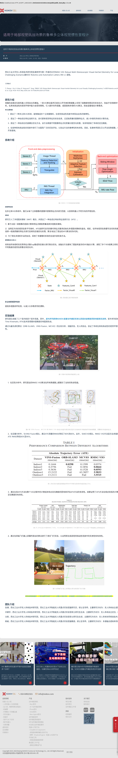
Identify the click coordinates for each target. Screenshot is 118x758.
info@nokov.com (46, 694)
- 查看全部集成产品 (35, 745)
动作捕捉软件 (33, 717)
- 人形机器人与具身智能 (10, 704)
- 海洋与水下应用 (8, 719)
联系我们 (87, 704)
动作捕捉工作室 (71, 707)
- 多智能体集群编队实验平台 (38, 732)
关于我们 (87, 698)
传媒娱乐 (101, 10)
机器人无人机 (66, 10)
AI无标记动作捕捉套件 (36, 725)
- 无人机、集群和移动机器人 (12, 707)
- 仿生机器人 (7, 714)
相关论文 (69, 717)
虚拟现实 (78, 10)
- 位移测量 (6, 725)
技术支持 (69, 698)
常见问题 (69, 701)
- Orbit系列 (32, 712)
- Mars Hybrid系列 (35, 714)
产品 (111, 10)
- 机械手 (5, 717)
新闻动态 (87, 701)
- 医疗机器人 (7, 722)
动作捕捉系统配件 (35, 719)
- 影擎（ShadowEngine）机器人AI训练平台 (43, 735)
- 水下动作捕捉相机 (35, 707)
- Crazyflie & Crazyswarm (37, 730)
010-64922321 (27, 694)
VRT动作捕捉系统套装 (36, 722)
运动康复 (90, 10)
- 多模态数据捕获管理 (36, 740)
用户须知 (69, 752)
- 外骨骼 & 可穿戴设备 (10, 712)
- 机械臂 (5, 709)
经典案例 (69, 714)
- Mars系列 (32, 704)
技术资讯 (69, 704)
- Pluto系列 (33, 709)
